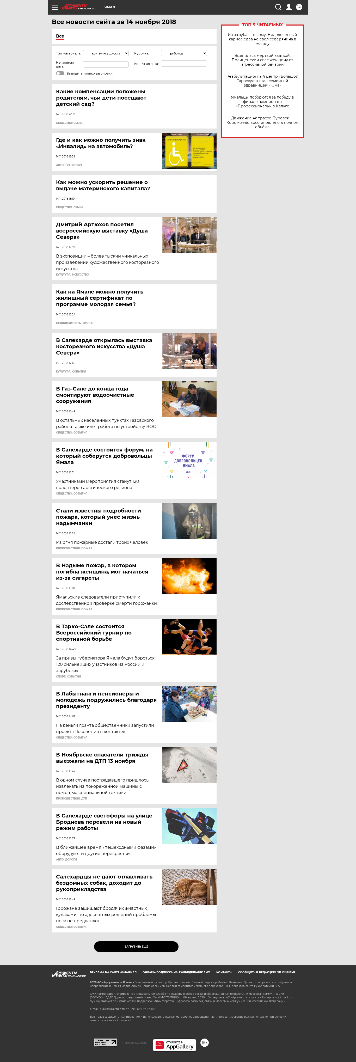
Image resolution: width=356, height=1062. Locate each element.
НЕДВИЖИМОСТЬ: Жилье (74, 323)
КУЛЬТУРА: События (71, 371)
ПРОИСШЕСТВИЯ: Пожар (74, 548)
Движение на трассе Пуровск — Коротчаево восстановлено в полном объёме (262, 122)
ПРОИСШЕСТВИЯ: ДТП (71, 798)
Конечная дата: (146, 64)
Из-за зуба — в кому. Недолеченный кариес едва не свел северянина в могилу (262, 39)
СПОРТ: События (68, 676)
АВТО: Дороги (66, 859)
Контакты (224, 972)
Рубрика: (141, 53)
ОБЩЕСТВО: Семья (69, 123)
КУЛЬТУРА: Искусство (72, 274)
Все (60, 36)
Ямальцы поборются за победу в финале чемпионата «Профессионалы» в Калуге (262, 101)
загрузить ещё (136, 946)
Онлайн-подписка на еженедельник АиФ (176, 972)
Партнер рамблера (134, 1042)
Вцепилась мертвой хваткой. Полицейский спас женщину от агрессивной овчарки (262, 60)
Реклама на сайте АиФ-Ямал (113, 972)
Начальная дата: (65, 64)
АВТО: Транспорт (69, 165)
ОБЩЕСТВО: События (71, 432)
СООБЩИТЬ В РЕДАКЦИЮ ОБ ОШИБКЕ (266, 972)
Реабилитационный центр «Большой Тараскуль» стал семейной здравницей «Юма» (262, 81)
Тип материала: (68, 53)
